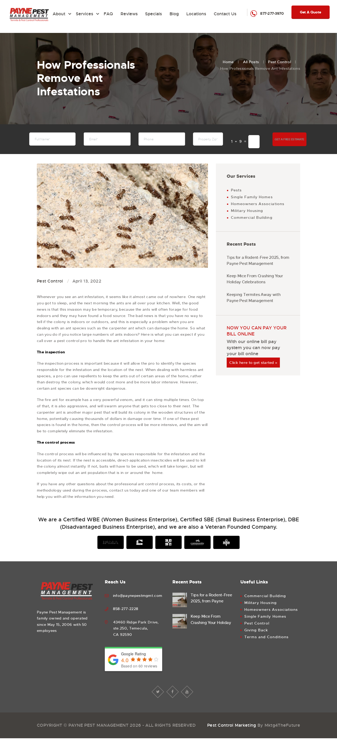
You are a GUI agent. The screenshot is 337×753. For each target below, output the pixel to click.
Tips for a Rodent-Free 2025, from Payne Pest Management (258, 260)
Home (228, 62)
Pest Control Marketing (231, 725)
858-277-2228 (125, 608)
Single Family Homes (252, 197)
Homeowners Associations (257, 203)
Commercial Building (251, 217)
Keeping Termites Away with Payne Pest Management (253, 297)
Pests (236, 190)
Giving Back (256, 630)
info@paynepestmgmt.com (137, 595)
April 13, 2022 (86, 281)
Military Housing (247, 210)
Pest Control (279, 62)
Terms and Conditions (266, 637)
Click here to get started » (253, 362)
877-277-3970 (272, 13)
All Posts (251, 62)
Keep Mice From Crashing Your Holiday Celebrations (255, 279)
